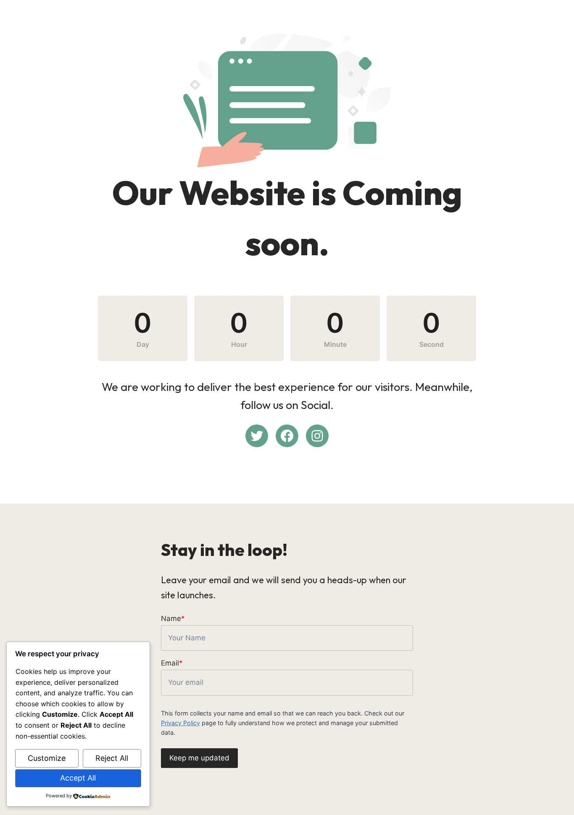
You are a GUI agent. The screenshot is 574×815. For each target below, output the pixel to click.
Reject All (111, 758)
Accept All (78, 777)
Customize (47, 758)
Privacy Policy (180, 722)
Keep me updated (199, 758)
